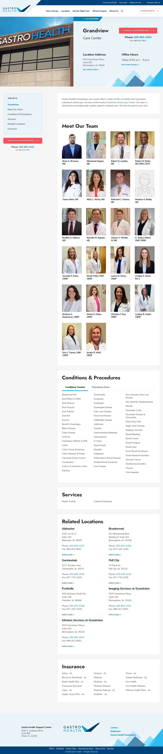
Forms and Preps (110, 2)
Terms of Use (100, 748)
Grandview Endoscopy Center (120, 102)
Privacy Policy (71, 748)
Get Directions (90, 70)
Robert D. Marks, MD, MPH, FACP (143, 162)
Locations (65, 11)
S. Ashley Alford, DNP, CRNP (143, 239)
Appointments (147, 11)
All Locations (92, 19)
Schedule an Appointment (136, 30)
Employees (115, 731)
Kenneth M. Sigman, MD (96, 239)
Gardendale (69, 560)
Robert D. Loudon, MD (119, 162)
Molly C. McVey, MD (96, 199)
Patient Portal (135, 2)
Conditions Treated (75, 387)
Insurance (12, 128)
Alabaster (68, 529)
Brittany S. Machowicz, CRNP (70, 315)
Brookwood (116, 529)
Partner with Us (153, 2)
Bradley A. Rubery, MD (71, 239)
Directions (67, 555)
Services (12, 119)
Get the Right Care (81, 11)
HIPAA (51, 748)
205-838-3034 (76, 574)
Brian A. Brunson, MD (70, 162)
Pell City (114, 560)
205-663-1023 (142, 37)
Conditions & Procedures (20, 114)
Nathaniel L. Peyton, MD (120, 201)
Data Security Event (85, 748)
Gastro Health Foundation (123, 735)
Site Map (110, 748)
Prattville (68, 588)
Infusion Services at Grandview (82, 620)
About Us (113, 11)
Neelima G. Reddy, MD (143, 201)
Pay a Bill (123, 2)
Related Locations (16, 123)
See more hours (129, 65)
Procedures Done (101, 387)
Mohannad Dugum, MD (95, 162)
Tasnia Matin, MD (70, 199)
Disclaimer (60, 748)
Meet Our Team (15, 109)
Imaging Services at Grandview (129, 588)
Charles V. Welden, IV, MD (119, 239)
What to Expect (99, 11)
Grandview (13, 104)
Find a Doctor (52, 11)
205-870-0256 (123, 545)
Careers (114, 727)
